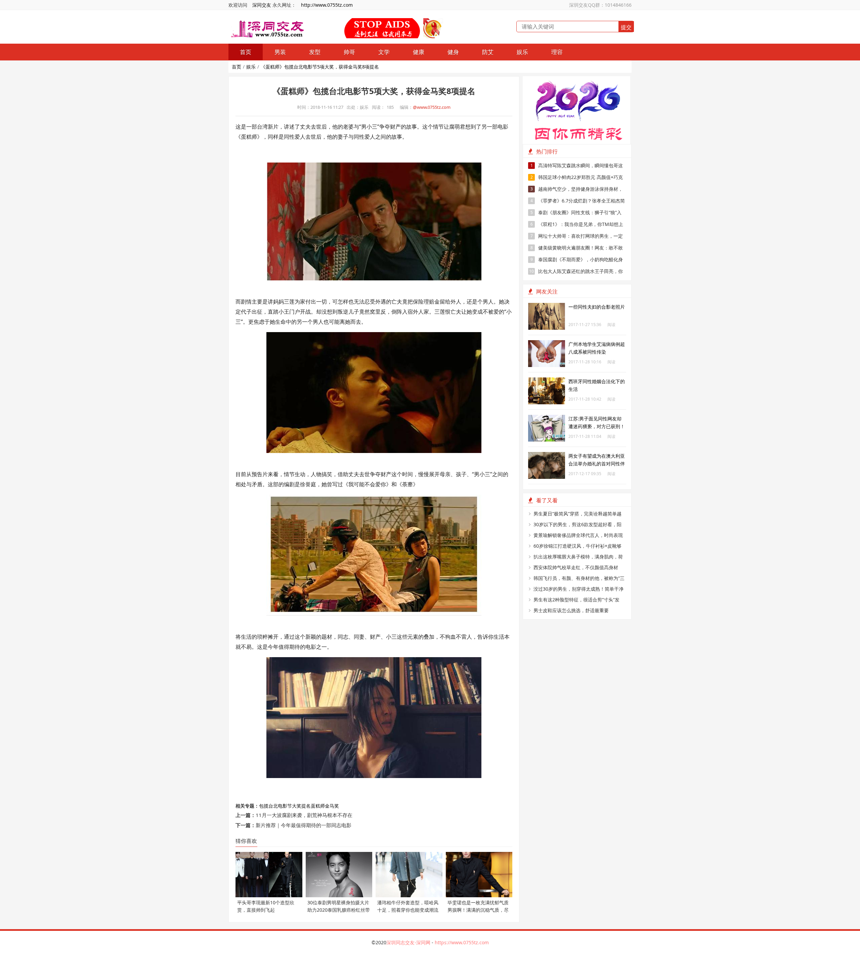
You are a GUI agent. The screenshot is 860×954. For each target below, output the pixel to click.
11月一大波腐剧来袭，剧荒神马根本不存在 (304, 815)
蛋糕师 (318, 806)
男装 (280, 52)
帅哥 (349, 52)
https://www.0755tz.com (462, 942)
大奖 (296, 806)
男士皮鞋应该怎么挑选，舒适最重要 (571, 610)
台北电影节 (280, 806)
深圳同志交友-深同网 (409, 942)
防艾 (487, 52)
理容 (557, 52)
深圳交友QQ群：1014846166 (600, 5)
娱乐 (522, 52)
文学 (384, 52)
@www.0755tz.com (431, 107)
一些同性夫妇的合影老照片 (596, 307)
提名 (306, 806)
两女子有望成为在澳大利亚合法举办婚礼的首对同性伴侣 (596, 463)
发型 (314, 52)
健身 (453, 52)
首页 (245, 52)
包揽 (263, 806)
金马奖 (332, 806)
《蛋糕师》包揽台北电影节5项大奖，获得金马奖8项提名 (320, 66)
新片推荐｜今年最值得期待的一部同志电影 (303, 825)
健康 (418, 52)
